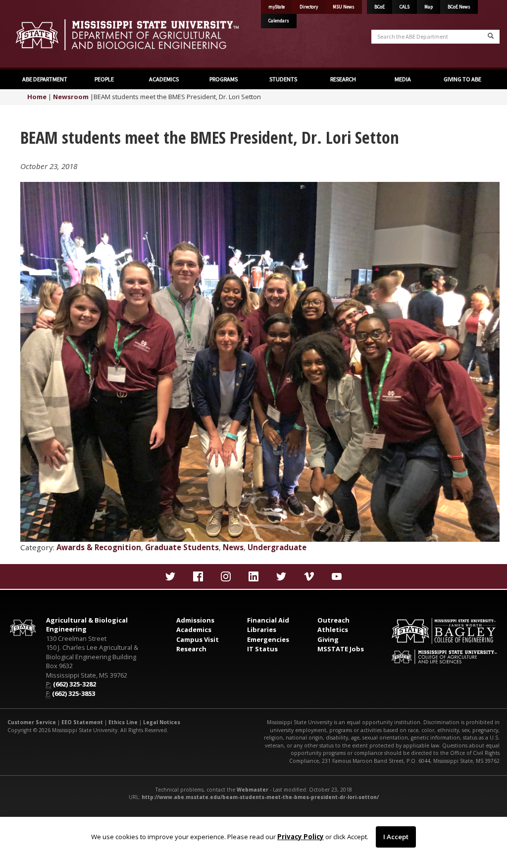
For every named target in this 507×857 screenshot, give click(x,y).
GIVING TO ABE (462, 79)
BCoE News (459, 7)
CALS (404, 7)
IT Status (262, 648)
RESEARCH (343, 79)
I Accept (395, 836)
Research (191, 648)
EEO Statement (82, 722)
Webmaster (252, 789)
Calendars (278, 21)
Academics (193, 629)
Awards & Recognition (98, 547)
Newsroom (71, 96)
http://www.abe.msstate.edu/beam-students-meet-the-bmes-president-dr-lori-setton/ (260, 797)
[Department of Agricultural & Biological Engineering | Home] (126, 34)
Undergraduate (277, 547)
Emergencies (268, 639)
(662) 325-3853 (73, 693)
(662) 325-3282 (74, 684)
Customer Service (31, 722)
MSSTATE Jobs (340, 648)
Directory (309, 7)
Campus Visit (197, 639)
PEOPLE (104, 79)
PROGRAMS (223, 79)
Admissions (195, 620)
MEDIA (403, 79)
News (233, 547)
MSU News (344, 7)
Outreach (333, 620)
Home (37, 96)
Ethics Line (123, 722)
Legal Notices (161, 722)
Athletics (332, 629)
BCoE (379, 7)
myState (276, 7)
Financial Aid (268, 620)
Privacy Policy (300, 836)
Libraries (261, 629)
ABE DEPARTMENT (44, 79)
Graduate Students (182, 547)
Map (428, 7)
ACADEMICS (164, 79)
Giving (328, 639)
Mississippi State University (32, 34)
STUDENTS (283, 79)
